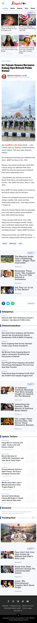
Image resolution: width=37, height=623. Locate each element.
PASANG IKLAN (15, 606)
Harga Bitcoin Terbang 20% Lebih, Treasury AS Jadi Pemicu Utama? (12, 445)
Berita (13, 8)
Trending (5, 8)
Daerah (19, 8)
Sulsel (33, 8)
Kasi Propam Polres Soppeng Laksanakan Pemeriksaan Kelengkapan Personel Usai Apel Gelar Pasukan (18, 365)
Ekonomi (6, 440)
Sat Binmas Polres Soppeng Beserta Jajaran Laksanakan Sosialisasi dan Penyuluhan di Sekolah (16, 354)
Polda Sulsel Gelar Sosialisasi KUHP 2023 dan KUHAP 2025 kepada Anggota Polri (18, 374)
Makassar (12, 243)
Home (4, 61)
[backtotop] (18, 615)
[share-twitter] (8, 303)
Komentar (31, 303)
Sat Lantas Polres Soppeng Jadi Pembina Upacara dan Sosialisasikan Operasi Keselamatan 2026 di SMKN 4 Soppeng (18, 335)
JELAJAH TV (18, 610)
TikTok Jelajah (27, 608)
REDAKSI (5, 606)
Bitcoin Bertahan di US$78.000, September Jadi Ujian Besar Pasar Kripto (13, 458)
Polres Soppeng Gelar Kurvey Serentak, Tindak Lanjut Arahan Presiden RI (17, 344)
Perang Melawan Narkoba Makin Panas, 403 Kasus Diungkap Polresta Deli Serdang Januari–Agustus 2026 (12, 471)
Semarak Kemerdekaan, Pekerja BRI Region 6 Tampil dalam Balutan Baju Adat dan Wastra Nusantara (12, 498)
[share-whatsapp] (12, 303)
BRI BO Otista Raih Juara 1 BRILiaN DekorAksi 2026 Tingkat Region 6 (12, 485)
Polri (26, 8)
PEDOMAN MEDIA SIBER (12, 608)
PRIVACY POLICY (28, 606)
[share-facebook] (3, 303)
